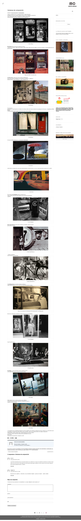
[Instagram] (39, 513)
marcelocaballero (21, 12)
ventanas (27, 449)
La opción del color (50, 451)
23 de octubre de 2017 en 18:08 (15, 471)
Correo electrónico (10, 497)
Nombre (8, 493)
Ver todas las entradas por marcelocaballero (22, 445)
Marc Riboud (13, 449)
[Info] (41, 513)
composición (30, 448)
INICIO (57, 15)
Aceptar (38, 518)
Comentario (9, 484)
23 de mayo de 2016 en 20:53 (15, 459)
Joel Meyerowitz (49, 448)
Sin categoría (19, 448)
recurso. (16, 449)
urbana (24, 449)
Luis (11, 458)
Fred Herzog (37, 448)
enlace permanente (35, 449)
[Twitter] (37, 513)
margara (12, 470)
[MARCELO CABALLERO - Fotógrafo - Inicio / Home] (72, 6)
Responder (12, 466)
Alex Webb (26, 448)
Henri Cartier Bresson (43, 448)
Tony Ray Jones (20, 449)
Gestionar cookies (42, 518)
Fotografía (33, 448)
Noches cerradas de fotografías (12, 451)
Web (8, 501)
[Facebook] (35, 513)
